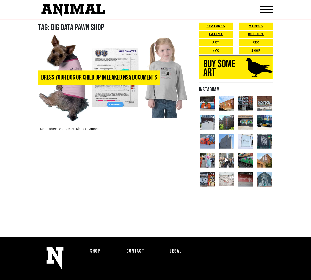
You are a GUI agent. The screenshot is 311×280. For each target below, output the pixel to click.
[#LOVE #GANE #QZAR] (245, 103)
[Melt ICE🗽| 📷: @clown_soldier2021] (264, 141)
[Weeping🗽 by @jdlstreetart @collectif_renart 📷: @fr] (264, 179)
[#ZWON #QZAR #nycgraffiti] (264, 160)
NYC (215, 51)
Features (215, 26)
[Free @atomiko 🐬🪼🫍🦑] (207, 103)
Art (215, 43)
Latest (216, 34)
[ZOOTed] (226, 141)
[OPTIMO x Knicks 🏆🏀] (226, 122)
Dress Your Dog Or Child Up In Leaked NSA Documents (99, 77)
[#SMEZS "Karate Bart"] (245, 122)
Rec (256, 43)
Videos (256, 26)
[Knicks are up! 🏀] (207, 141)
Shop (256, 51)
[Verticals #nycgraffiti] (226, 103)
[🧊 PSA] (245, 141)
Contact (135, 251)
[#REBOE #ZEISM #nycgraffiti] (245, 179)
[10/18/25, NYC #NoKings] (207, 160)
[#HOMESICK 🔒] (207, 122)
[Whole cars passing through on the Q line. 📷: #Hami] (245, 160)
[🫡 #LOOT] (264, 122)
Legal (176, 251)
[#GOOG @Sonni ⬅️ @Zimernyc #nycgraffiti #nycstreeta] (207, 179)
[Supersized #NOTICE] (264, 103)
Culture (256, 34)
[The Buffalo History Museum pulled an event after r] (226, 179)
